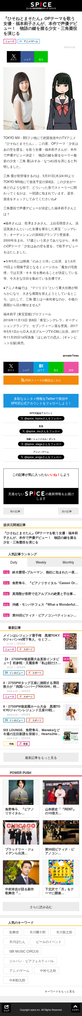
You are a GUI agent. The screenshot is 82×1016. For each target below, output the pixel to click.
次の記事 (67, 511)
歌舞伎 (14, 932)
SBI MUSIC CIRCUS (23, 951)
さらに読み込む (41, 906)
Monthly (68, 562)
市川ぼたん (17, 941)
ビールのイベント (49, 941)
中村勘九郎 (17, 980)
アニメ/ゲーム (19, 970)
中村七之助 (48, 970)
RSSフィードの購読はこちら (43, 380)
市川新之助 (64, 932)
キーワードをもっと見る (60, 991)
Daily (13, 562)
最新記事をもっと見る (41, 757)
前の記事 (15, 511)
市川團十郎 (38, 932)
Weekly (41, 562)
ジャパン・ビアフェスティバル (31, 961)
